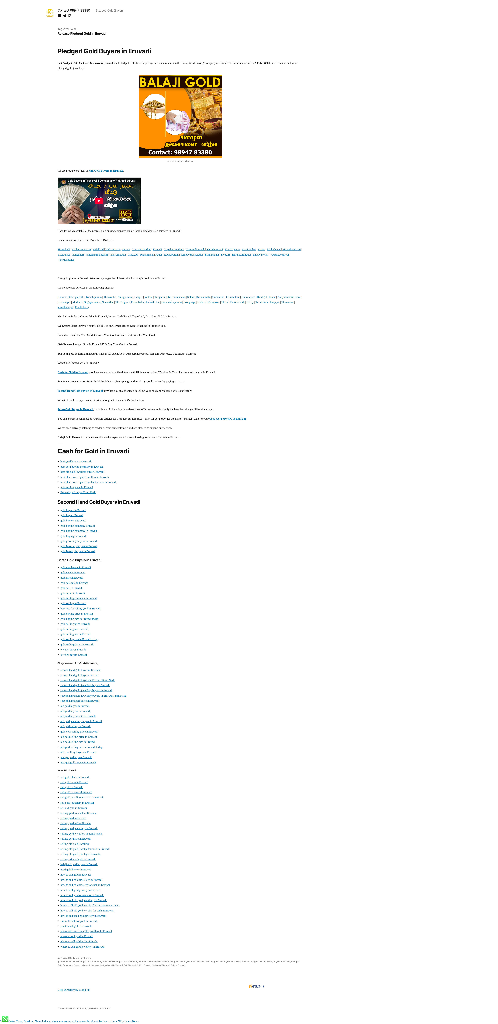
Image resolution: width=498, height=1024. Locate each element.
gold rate (53, 1021)
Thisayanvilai (260, 254)
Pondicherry (82, 307)
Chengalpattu (76, 297)
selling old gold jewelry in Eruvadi (80, 854)
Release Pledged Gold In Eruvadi (107, 965)
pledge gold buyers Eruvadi (76, 757)
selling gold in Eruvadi (73, 818)
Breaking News (33, 1021)
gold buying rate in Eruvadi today (79, 619)
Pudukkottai (153, 302)
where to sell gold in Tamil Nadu (79, 941)
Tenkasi (201, 302)
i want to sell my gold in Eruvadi (78, 921)
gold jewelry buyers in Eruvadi (77, 551)
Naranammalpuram (97, 254)
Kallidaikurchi (214, 249)
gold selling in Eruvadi (73, 603)
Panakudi (133, 254)
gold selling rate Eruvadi (74, 629)
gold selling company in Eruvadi (78, 598)
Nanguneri (78, 254)
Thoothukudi (237, 302)
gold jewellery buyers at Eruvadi (78, 546)
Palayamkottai (118, 254)
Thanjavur (214, 302)
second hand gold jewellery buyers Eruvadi (85, 685)
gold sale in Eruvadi (71, 577)
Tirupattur (160, 297)
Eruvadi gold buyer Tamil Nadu (78, 492)
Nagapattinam (92, 302)
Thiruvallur (109, 297)
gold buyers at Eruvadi (73, 520)
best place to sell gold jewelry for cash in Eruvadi (88, 482)
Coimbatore (233, 297)
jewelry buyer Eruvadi (73, 649)
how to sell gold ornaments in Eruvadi (82, 895)
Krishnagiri (64, 302)
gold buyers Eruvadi (71, 515)
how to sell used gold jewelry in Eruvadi (83, 916)
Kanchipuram (94, 297)
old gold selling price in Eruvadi (78, 737)
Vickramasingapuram (117, 249)
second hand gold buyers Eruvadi (79, 675)
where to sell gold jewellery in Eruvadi (82, 946)
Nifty (121, 1021)
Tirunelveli (64, 249)
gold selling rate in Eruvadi (75, 634)
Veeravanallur (66, 260)
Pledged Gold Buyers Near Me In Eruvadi (229, 961)
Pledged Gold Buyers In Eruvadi (154, 961)
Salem (190, 297)
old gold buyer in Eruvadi (74, 706)
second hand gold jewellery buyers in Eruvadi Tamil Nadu (93, 695)
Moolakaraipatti (291, 249)
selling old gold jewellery (74, 844)
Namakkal (108, 302)
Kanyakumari (285, 297)
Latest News (132, 1021)
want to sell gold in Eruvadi (76, 926)
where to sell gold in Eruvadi (76, 936)
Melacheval (274, 249)
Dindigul (262, 297)
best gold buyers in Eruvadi (76, 461)
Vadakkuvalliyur (279, 254)
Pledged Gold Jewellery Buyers (76, 958)
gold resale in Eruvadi (72, 572)
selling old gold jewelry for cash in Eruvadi (84, 849)
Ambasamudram (81, 249)
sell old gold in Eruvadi (73, 808)
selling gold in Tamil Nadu (75, 823)
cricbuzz (112, 1021)
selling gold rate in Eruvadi (75, 838)
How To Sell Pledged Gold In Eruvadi (119, 961)
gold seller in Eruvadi (72, 593)
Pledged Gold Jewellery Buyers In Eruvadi (270, 961)
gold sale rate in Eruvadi (74, 583)
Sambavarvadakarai (191, 254)
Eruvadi (157, 249)
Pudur (158, 254)
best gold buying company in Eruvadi (81, 467)
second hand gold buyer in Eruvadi (80, 670)
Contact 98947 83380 (74, 10)
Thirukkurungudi (241, 254)
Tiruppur (275, 302)
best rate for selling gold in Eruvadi (80, 608)
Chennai (62, 297)
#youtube (96, 1021)
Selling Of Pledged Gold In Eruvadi (168, 965)
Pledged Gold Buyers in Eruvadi (104, 51)
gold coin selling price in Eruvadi (79, 731)
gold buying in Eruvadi (73, 536)
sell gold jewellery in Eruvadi (77, 803)
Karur (298, 297)
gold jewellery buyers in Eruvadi (79, 541)
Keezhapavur (232, 249)
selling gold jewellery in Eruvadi (79, 828)
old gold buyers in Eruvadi (75, 711)
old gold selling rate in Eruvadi (77, 742)
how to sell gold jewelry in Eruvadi (80, 890)
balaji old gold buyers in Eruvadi (79, 864)
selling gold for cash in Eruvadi (78, 813)
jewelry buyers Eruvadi (73, 655)
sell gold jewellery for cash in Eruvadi (82, 797)
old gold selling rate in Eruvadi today (81, 747)
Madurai (77, 302)
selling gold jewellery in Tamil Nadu (81, 833)
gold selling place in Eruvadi (76, 487)
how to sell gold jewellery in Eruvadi (81, 880)
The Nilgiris (122, 302)
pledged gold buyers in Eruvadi (78, 762)
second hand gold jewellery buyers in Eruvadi (86, 690)
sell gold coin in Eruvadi (74, 782)
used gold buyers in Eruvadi (76, 869)
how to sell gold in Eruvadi (75, 874)
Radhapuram (171, 254)
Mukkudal (64, 254)
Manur (261, 249)
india (45, 1021)
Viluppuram (125, 297)
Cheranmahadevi (141, 249)
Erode (272, 297)
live (105, 1021)
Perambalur (137, 302)
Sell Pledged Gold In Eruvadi (137, 965)
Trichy (250, 302)
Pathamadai (147, 254)
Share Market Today (11, 1021)
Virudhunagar (65, 307)
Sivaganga (189, 302)
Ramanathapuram (171, 302)
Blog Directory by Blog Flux (74, 990)
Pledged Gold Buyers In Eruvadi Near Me (189, 961)
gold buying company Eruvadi (77, 526)
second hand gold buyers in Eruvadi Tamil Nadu (87, 680)
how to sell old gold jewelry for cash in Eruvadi (87, 910)
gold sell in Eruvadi (71, 588)
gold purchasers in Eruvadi (75, 567)
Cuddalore (218, 297)
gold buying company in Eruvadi (79, 531)
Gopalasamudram (174, 249)
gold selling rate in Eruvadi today (79, 639)
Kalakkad (98, 249)
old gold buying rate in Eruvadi (78, 716)
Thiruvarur (287, 302)
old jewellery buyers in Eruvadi (78, 752)
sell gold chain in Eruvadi (74, 777)
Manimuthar (249, 249)
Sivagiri (225, 254)
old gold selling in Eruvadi (75, 726)
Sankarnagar (212, 254)
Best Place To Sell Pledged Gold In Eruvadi (81, 961)
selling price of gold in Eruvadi (78, 859)
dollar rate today (81, 1021)
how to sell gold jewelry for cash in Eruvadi (85, 885)
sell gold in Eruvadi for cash (76, 792)
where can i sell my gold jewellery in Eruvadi (86, 931)
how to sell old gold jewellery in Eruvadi (83, 900)
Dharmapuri (248, 297)
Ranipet (138, 297)
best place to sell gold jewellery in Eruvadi (84, 477)
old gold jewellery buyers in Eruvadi (81, 721)
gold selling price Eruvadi (75, 624)
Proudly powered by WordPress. (95, 1008)
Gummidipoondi (195, 249)
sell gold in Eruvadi (71, 787)
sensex (67, 1021)
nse (61, 1021)
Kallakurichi (203, 297)
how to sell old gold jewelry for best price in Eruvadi (90, 905)
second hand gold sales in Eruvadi (79, 701)
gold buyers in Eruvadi (73, 510)
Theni (224, 302)
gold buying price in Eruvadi (76, 613)
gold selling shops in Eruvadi (77, 644)
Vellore (148, 297)
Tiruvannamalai (176, 297)
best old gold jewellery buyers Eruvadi (82, 472)
